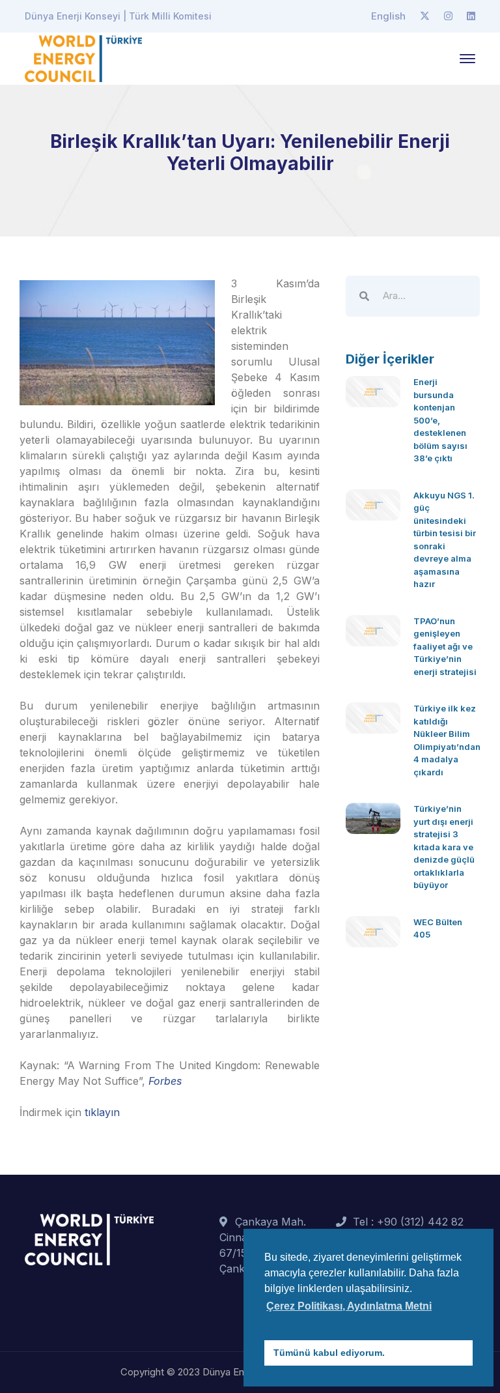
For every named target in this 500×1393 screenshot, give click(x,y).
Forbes (165, 1080)
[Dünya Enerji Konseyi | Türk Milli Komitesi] (83, 57)
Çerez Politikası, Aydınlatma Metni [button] (349, 1306)
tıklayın (102, 1112)
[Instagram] (448, 16)
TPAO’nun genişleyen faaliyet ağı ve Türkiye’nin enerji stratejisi (445, 646)
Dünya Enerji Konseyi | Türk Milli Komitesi (118, 16)
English (388, 16)
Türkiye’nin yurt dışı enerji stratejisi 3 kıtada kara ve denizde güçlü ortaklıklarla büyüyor (444, 846)
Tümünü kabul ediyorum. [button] (329, 1352)
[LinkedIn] (471, 16)
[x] (425, 16)
